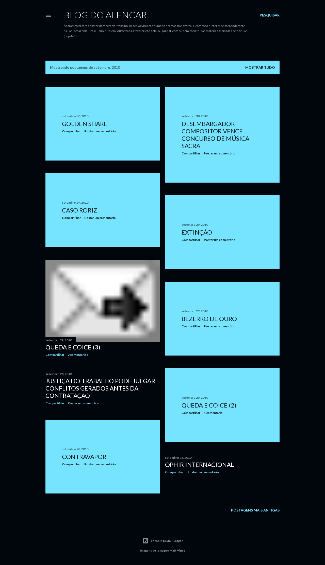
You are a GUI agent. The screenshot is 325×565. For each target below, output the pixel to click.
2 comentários (78, 355)
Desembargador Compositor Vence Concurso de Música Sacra (215, 134)
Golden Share (84, 123)
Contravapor (84, 456)
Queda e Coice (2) (209, 405)
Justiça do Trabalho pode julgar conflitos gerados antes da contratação (100, 388)
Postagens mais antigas (255, 510)
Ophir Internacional (199, 464)
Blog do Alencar (105, 14)
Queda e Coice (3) (72, 347)
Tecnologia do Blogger (167, 541)
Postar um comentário (100, 131)
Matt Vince (177, 550)
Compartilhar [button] (71, 131)
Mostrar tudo (260, 67)
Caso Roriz (79, 210)
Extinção (197, 232)
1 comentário (213, 413)
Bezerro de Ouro (209, 318)
